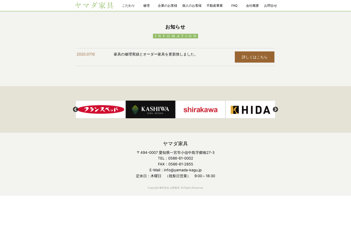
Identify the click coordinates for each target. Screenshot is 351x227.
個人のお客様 (192, 5)
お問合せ (270, 5)
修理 (146, 5)
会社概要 (252, 5)
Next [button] (275, 109)
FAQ (234, 5)
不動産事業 (215, 5)
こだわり (128, 5)
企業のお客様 (167, 5)
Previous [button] (76, 109)
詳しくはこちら (255, 57)
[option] (101, 109)
